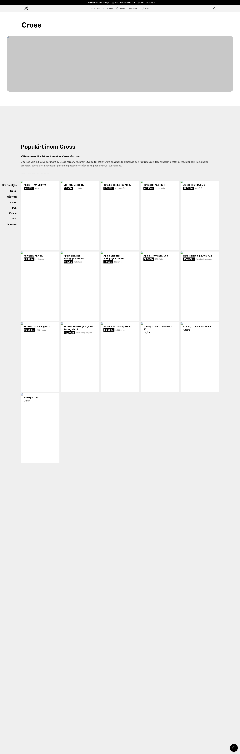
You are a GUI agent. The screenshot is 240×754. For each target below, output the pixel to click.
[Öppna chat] (234, 748)
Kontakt (134, 8)
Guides (122, 8)
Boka (147, 9)
